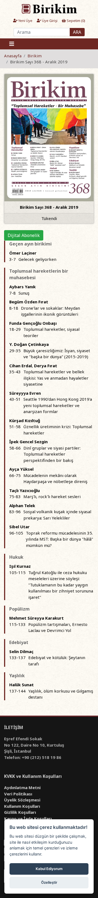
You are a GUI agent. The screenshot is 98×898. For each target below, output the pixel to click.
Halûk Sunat (21, 684)
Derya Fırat (45, 365)
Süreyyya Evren (25, 393)
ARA (77, 32)
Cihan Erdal (20, 365)
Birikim (34, 55)
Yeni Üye (24, 20)
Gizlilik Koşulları (20, 812)
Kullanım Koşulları (22, 806)
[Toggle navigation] (11, 43)
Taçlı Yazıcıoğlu (24, 490)
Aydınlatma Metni (22, 787)
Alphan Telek (22, 505)
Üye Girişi (49, 20)
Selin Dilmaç (21, 651)
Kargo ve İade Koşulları (28, 818)
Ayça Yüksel (21, 469)
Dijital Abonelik (24, 235)
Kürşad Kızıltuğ (24, 420)
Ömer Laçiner (22, 253)
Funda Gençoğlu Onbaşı (33, 323)
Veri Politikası (18, 794)
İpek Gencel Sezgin (28, 441)
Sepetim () (75, 20)
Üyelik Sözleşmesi (22, 800)
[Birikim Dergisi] (49, 8)
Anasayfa (13, 55)
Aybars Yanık (22, 286)
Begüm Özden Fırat (28, 301)
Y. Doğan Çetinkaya (29, 344)
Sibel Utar (19, 526)
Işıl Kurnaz (20, 566)
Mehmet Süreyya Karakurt (36, 618)
